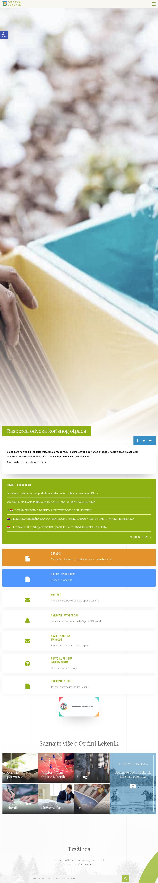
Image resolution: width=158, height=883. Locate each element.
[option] (79, 221)
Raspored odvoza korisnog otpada (26, 462)
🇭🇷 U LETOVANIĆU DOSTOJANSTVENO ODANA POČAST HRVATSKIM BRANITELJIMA (57, 527)
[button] (4, 35)
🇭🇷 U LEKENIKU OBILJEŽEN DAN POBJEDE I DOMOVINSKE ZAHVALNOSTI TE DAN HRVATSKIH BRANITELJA (70, 518)
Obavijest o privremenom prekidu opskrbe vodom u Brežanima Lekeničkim (52, 493)
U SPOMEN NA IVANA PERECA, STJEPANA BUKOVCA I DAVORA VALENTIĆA (51, 501)
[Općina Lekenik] (12, 3)
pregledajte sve (140, 537)
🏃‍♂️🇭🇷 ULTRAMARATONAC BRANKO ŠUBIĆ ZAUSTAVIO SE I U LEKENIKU (49, 510)
